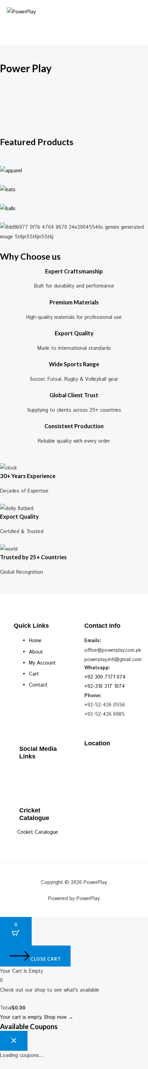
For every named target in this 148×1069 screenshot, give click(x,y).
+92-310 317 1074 (104, 686)
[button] (73, 27)
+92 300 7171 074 (105, 677)
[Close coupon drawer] (14, 1041)
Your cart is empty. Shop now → (36, 1017)
